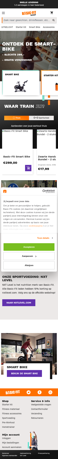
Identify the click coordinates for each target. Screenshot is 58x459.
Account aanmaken (11, 447)
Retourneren (37, 418)
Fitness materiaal (11, 409)
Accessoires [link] (49, 27)
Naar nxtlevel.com (18, 303)
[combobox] (29, 20)
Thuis (18, 118)
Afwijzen (29, 265)
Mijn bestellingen (10, 443)
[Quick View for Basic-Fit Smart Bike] (28, 168)
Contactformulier (39, 409)
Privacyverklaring (44, 453)
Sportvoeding (8, 418)
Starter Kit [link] (21, 27)
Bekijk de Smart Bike (24, 373)
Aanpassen (27, 256)
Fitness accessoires (12, 413)
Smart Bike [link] (34, 27)
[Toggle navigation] (4, 13)
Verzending (36, 413)
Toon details (43, 238)
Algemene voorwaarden (9, 455)
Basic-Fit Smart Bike (16, 156)
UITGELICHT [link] (7, 27)
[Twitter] (29, 392)
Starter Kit (7, 405)
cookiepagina (36, 226)
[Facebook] (40, 392)
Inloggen (6, 438)
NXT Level (23, 455)
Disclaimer (5, 453)
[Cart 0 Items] (53, 13)
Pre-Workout (8, 422)
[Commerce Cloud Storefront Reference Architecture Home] (29, 13)
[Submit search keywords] (54, 20)
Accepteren (29, 247)
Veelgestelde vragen (41, 405)
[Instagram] (50, 392)
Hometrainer (8, 427)
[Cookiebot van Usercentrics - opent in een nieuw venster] (42, 191)
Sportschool (44, 118)
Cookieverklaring (25, 453)
